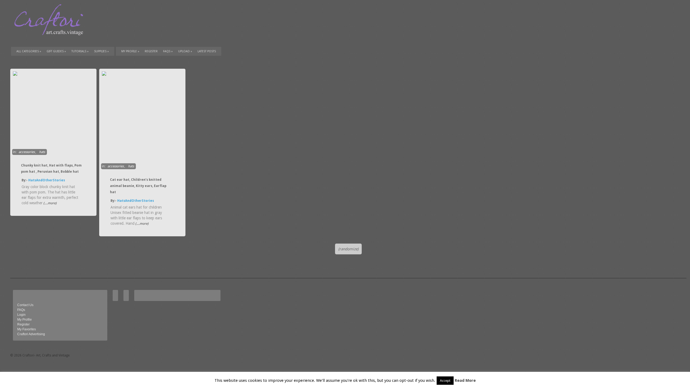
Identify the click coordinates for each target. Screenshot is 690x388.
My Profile (130, 51)
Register (23, 324)
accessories (27, 152)
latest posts (207, 51)
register (151, 51)
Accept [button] (445, 381)
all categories (28, 51)
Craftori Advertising (31, 334)
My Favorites (26, 329)
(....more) (50, 203)
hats (42, 152)
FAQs (168, 51)
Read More (465, 380)
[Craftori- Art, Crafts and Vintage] (50, 40)
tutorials (80, 51)
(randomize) (348, 249)
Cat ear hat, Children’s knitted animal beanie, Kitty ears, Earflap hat (138, 186)
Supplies (101, 51)
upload (185, 51)
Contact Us (25, 305)
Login (21, 315)
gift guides (56, 51)
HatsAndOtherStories (46, 180)
